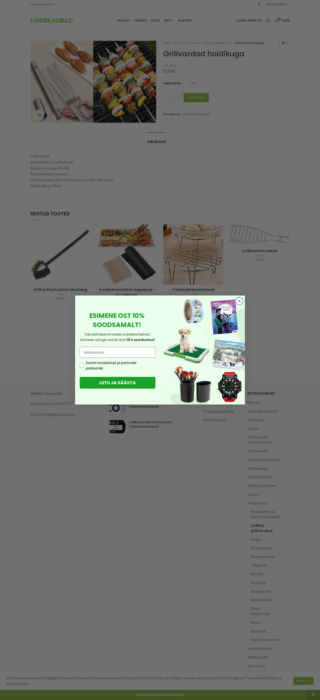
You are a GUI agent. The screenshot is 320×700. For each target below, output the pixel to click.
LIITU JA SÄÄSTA (117, 383)
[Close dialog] (239, 301)
